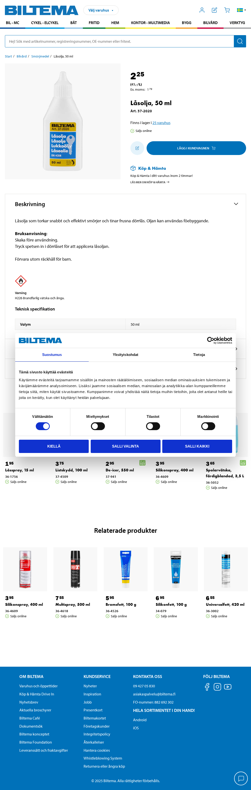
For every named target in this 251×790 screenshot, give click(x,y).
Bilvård (210, 22)
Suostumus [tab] (52, 355)
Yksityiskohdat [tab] (125, 355)
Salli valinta (125, 446)
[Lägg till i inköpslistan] (137, 148)
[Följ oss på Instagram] (217, 687)
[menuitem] (12, 23)
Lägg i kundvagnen (193, 148)
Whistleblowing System (103, 758)
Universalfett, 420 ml (225, 604)
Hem (115, 22)
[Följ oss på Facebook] (207, 687)
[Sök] (240, 41)
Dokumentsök (31, 726)
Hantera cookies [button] (97, 750)
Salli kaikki (197, 446)
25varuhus (161, 122)
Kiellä (54, 446)
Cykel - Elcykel (45, 22)
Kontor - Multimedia (150, 22)
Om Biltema (31, 676)
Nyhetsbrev (28, 702)
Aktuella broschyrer (35, 709)
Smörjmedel (40, 56)
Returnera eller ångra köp (104, 766)
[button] (242, 10)
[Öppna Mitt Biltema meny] (202, 10)
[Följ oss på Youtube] (228, 689)
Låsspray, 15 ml (19, 470)
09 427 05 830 (144, 685)
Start (8, 56)
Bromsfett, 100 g (121, 604)
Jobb (88, 702)
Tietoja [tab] (199, 355)
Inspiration (92, 693)
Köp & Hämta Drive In (36, 693)
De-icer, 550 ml (120, 470)
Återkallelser (94, 742)
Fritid (94, 22)
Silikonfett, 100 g (171, 604)
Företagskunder (97, 726)
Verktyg (237, 22)
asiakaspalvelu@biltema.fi (154, 693)
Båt (73, 22)
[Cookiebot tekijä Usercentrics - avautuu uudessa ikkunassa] (210, 340)
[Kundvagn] (227, 10)
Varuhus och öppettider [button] (38, 685)
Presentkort (93, 709)
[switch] (98, 426)
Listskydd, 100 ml (71, 470)
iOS (136, 727)
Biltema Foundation (35, 742)
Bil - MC (12, 22)
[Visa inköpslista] (214, 10)
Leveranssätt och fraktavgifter (43, 750)
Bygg (186, 22)
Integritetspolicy (97, 734)
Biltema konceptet (34, 734)
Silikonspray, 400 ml (174, 470)
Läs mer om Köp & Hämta (147, 182)
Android (140, 719)
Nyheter (90, 685)
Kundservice (97, 676)
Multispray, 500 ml (72, 604)
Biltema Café (29, 718)
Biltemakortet (95, 718)
